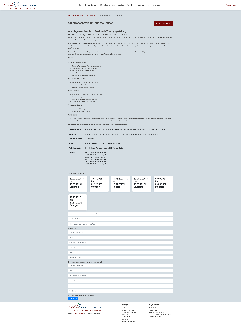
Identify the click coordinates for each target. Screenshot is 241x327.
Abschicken (73, 298)
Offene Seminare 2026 (107, 5)
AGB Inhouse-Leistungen (157, 312)
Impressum (152, 308)
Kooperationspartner (153, 5)
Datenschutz (153, 310)
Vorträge (121, 5)
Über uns (141, 5)
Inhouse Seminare (91, 5)
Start (80, 5)
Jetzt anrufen (232, 5)
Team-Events (131, 5)
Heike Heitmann (79, 313)
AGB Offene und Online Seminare (160, 314)
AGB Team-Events (155, 317)
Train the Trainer (90, 16)
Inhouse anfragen (162, 23)
